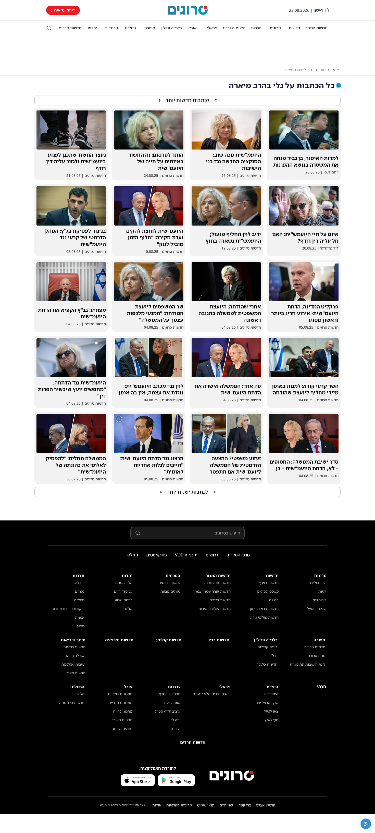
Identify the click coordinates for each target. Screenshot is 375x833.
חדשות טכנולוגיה (71, 702)
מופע (80, 626)
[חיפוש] (48, 27)
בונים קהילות (267, 646)
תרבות (256, 27)
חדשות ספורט (314, 646)
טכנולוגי (111, 27)
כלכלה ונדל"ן (171, 27)
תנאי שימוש (206, 805)
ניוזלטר (132, 555)
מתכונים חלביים (120, 702)
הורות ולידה (318, 582)
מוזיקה (79, 600)
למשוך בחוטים (169, 582)
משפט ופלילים (268, 591)
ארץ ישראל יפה (267, 702)
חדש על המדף (169, 693)
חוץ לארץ (271, 719)
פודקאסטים (156, 555)
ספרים (79, 591)
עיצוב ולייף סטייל (167, 711)
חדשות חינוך (75, 672)
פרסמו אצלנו (265, 805)
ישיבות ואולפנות (73, 664)
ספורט (149, 27)
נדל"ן (273, 655)
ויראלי (212, 27)
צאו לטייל (271, 711)
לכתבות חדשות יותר (188, 100)
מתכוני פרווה (122, 711)
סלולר (80, 693)
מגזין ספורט (316, 655)
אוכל (193, 27)
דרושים (212, 555)
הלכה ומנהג (123, 582)
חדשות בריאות (74, 646)
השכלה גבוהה (75, 655)
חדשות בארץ (269, 582)
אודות (156, 805)
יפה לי (175, 719)
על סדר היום (123, 591)
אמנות (79, 617)
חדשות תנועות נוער (216, 582)
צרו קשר (245, 805)
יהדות (92, 27)
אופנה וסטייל (317, 608)
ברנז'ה (274, 600)
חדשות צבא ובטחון (264, 608)
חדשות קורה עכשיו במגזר (212, 591)
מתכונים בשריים (120, 693)
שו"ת (128, 608)
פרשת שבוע (123, 600)
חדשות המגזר (316, 27)
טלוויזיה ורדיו (234, 27)
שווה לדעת (172, 702)
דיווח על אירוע (63, 10)
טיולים (130, 27)
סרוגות (275, 27)
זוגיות (322, 591)
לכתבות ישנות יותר (187, 491)
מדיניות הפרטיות (179, 805)
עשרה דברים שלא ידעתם (211, 693)
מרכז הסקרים (238, 555)
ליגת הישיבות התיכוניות (307, 664)
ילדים (176, 728)
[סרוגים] (231, 775)
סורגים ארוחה (122, 728)
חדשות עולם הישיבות (214, 608)
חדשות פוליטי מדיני (264, 617)
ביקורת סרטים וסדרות (67, 608)
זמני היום (226, 805)
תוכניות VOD (186, 555)
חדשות (294, 27)
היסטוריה (271, 693)
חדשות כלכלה (266, 664)
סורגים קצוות (170, 591)
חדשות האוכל (122, 719)
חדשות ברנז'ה (220, 600)
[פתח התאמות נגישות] (366, 824)
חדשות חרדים (70, 27)
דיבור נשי (320, 600)
